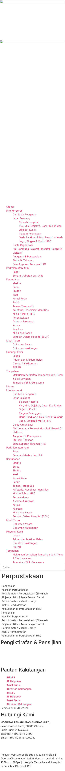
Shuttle (17, 290)
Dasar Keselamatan (42, 747)
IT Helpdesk (14, 681)
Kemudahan (13, 279)
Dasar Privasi (21, 747)
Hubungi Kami (14, 352)
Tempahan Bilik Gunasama (28, 382)
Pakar (16, 271)
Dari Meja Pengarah (24, 214)
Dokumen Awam (22, 344)
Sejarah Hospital (28, 222)
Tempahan (12, 371)
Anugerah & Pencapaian (27, 256)
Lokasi (16, 355)
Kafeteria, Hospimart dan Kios (31, 310)
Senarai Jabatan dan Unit (28, 275)
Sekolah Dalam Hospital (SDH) (31, 336)
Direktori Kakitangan (25, 363)
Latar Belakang (21, 218)
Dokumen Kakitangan (25, 348)
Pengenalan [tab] (8, 585)
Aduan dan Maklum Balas (28, 359)
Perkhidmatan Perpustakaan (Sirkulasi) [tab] (25, 593)
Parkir (16, 302)
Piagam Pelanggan (30, 233)
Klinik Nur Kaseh (22, 332)
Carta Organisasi (23, 245)
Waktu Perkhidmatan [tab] (14, 605)
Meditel (17, 283)
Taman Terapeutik (23, 306)
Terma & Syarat (23, 750)
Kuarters (18, 329)
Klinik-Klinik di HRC (24, 313)
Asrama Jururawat (23, 321)
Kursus (16, 325)
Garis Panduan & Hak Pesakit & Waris (41, 237)
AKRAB (17, 367)
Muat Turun (13, 340)
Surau (16, 287)
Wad (15, 294)
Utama (10, 206)
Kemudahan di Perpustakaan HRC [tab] (21, 608)
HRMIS (11, 677)
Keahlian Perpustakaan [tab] (15, 589)
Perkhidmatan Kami (17, 268)
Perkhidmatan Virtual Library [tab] (19, 601)
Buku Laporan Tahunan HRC (29, 264)
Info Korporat (14, 210)
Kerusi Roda (20, 298)
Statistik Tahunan (23, 260)
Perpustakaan (21, 317)
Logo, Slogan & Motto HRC (35, 241)
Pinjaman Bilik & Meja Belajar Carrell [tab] (23, 597)
